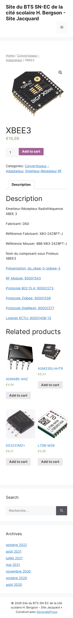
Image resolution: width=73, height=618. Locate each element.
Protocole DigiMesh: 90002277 (30, 308)
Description (21, 185)
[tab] (21, 184)
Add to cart (31, 151)
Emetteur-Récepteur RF (43, 171)
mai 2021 (13, 565)
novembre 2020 (18, 571)
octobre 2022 (16, 545)
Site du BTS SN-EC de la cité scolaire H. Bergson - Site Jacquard (36, 12)
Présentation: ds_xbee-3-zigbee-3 (33, 268)
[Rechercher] (61, 510)
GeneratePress (47, 612)
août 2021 (13, 551)
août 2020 (14, 585)
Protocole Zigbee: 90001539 (28, 298)
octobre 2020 (16, 578)
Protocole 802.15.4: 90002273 (30, 288)
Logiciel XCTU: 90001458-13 (28, 318)
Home (10, 55)
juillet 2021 (14, 558)
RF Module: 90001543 (23, 278)
